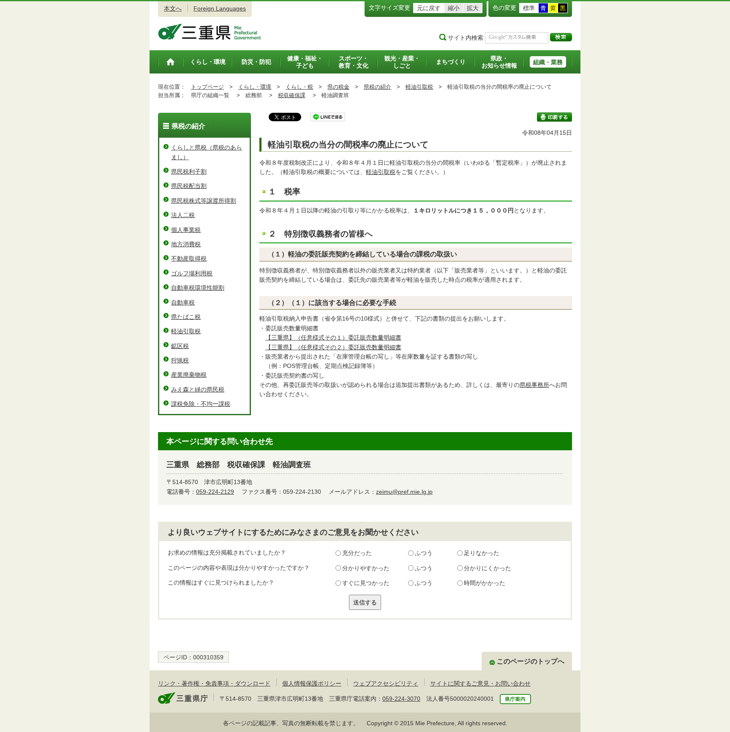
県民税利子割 (189, 171)
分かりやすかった (366, 568)
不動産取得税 (189, 258)
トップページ (207, 87)
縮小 (454, 8)
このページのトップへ (530, 661)
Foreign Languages (219, 8)
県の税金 (338, 87)
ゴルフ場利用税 (191, 273)
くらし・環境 (254, 87)
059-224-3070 (401, 698)
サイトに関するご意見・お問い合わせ (480, 683)
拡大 (473, 8)
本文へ (173, 8)
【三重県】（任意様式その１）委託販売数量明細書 (333, 337)
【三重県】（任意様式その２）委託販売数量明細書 (333, 347)
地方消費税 (186, 244)
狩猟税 (180, 360)
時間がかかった (484, 583)
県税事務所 (534, 384)
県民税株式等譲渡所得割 (203, 200)
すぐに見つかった (366, 583)
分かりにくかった (487, 568)
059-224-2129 (215, 491)
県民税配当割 (189, 185)
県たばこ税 (186, 316)
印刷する (554, 117)
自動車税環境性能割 (197, 287)
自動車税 (183, 302)
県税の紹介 (377, 87)
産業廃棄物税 (189, 374)
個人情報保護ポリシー (311, 683)
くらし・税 (299, 87)
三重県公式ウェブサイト (209, 32)
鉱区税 (180, 346)
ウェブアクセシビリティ (385, 683)
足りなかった (481, 553)
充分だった (357, 553)
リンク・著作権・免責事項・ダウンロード (214, 683)
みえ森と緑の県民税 (197, 389)
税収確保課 (291, 95)
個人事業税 (186, 229)
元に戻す (429, 8)
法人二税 (183, 215)
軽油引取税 (419, 87)
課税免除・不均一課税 (200, 403)
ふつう (424, 553)
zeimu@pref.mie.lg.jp (404, 491)
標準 (529, 8)
